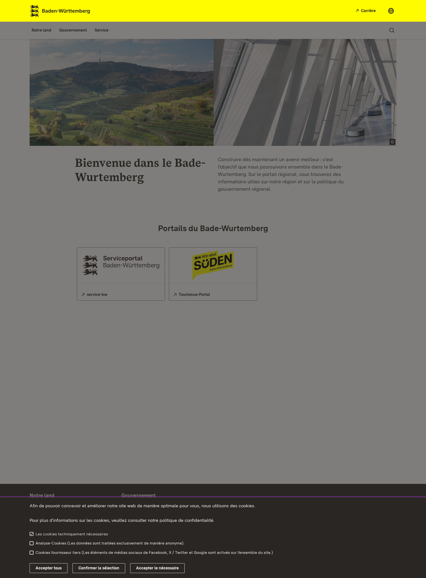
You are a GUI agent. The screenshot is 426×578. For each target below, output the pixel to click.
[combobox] (391, 11)
